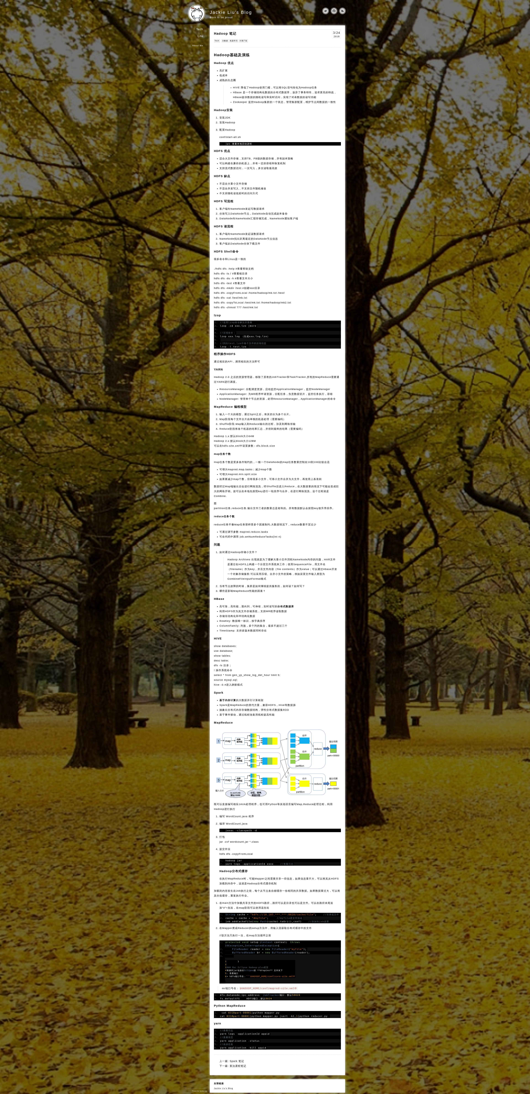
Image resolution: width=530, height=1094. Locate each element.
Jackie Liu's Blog (231, 12)
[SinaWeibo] (324, 11)
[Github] (333, 11)
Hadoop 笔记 (225, 33)
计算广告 (243, 41)
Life (200, 36)
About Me (197, 45)
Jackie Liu (203, 1091)
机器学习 (234, 41)
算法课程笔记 (238, 1066)
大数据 (225, 41)
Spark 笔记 (237, 1061)
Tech (199, 29)
